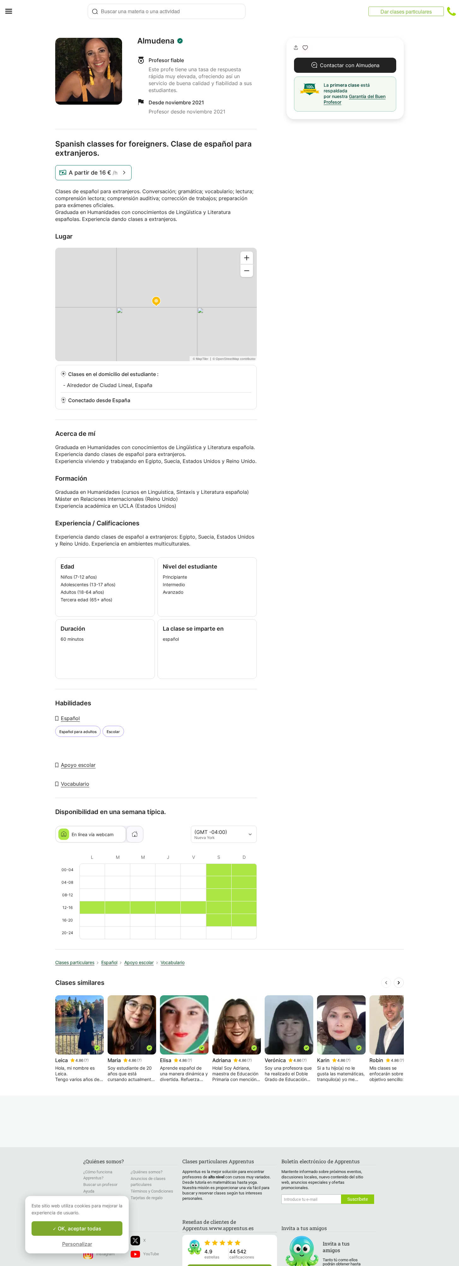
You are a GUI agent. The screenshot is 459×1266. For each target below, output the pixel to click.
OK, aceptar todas (78, 1228)
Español (70, 718)
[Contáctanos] (451, 11)
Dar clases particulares (406, 11)
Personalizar (77, 1244)
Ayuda (88, 1191)
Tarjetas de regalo (146, 1197)
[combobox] (166, 11)
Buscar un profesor (100, 1184)
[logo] (52, 11)
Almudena (155, 41)
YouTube (151, 1254)
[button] (305, 47)
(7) (86, 1060)
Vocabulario (75, 784)
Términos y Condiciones (152, 1191)
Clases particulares (74, 962)
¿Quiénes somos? (146, 1172)
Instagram (105, 1254)
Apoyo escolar (78, 765)
